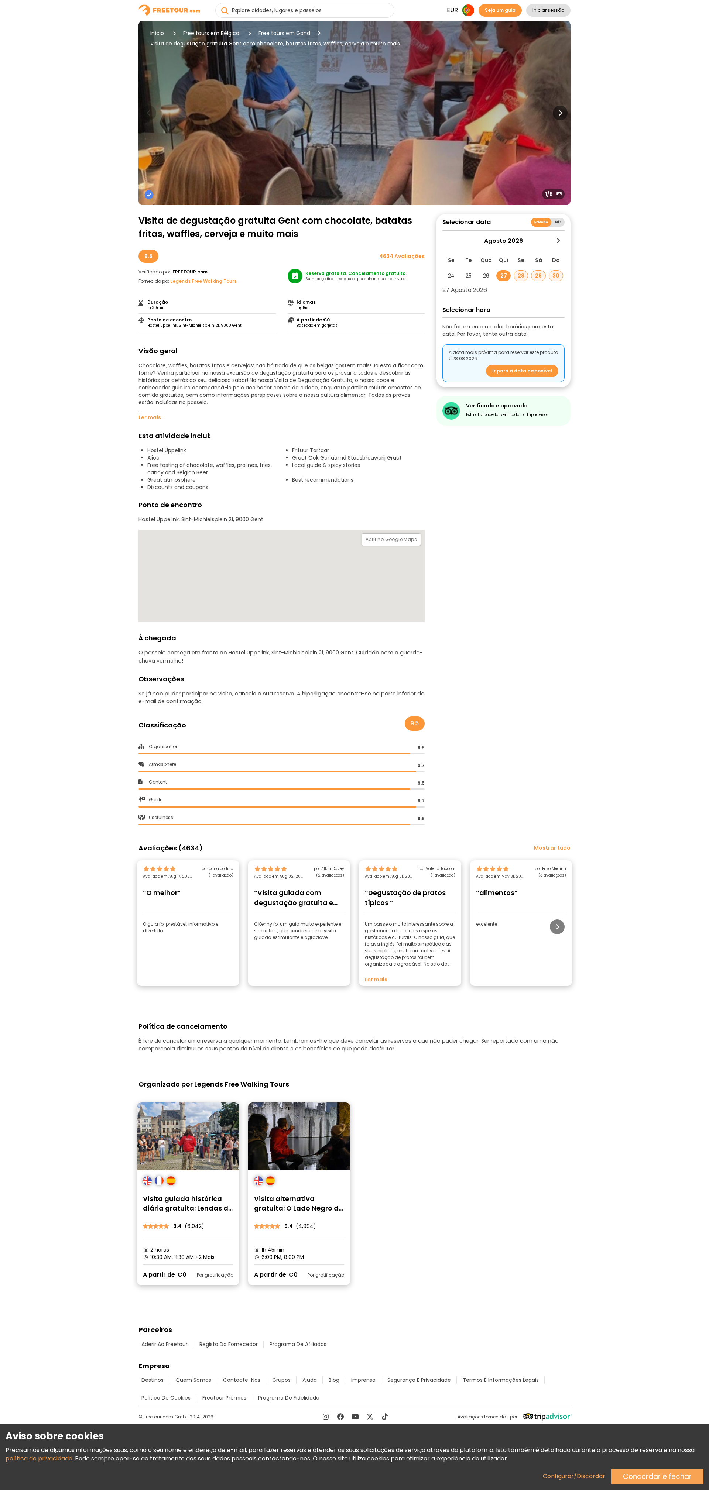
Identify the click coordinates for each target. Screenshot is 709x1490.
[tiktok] (384, 1416)
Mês (558, 222)
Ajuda (309, 1380)
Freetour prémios (224, 1397)
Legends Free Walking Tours (203, 281)
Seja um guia (500, 10)
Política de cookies (166, 1397)
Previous (149, 113)
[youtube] (355, 1416)
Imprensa (363, 1380)
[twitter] (370, 1416)
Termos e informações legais (501, 1380)
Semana (541, 222)
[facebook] (340, 1416)
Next (560, 113)
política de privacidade (39, 1458)
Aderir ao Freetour (164, 1344)
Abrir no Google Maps (391, 539)
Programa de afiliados (298, 1344)
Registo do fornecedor (228, 1344)
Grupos (281, 1380)
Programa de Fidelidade (288, 1397)
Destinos (152, 1380)
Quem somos (193, 1380)
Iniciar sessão (548, 10)
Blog (334, 1380)
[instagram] (325, 1416)
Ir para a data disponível (522, 371)
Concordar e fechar (657, 1477)
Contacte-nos (241, 1380)
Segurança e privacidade (419, 1380)
